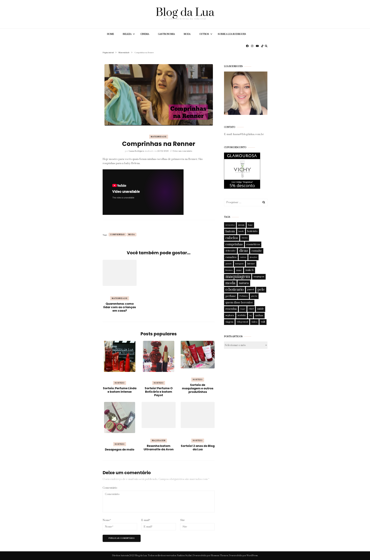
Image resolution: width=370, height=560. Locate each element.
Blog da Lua (185, 13)
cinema (245, 238)
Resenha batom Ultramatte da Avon (159, 447)
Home (110, 34)
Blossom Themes (219, 555)
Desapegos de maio (119, 449)
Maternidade (158, 137)
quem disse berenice (239, 302)
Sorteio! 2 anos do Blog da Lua (198, 447)
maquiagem (237, 277)
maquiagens (259, 276)
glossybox (253, 257)
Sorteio (120, 383)
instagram (239, 264)
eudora (243, 257)
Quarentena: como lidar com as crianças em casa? (119, 307)
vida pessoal (242, 322)
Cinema (144, 34)
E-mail (145, 520)
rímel (251, 309)
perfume (230, 296)
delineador (230, 251)
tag (250, 315)
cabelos (231, 238)
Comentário (110, 487)
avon (241, 225)
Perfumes (243, 296)
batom (230, 231)
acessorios (230, 225)
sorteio (242, 315)
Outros (204, 34)
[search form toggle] (266, 46)
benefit (241, 231)
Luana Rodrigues (136, 151)
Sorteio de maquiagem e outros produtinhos (197, 388)
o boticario (234, 289)
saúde (260, 308)
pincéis (254, 296)
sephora (229, 315)
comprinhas (117, 234)
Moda (187, 34)
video (254, 321)
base (250, 225)
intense (251, 263)
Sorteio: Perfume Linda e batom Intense (119, 390)
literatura (229, 270)
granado (228, 264)
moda (131, 234)
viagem (229, 321)
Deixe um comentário (182, 151)
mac (239, 270)
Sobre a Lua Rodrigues (232, 34)
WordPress (252, 555)
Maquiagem (158, 441)
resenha (231, 309)
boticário (252, 231)
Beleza (127, 34)
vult (263, 321)
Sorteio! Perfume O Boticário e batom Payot (159, 391)
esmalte (256, 251)
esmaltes (230, 257)
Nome (107, 520)
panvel (250, 289)
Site (182, 520)
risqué (242, 309)
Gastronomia (166, 34)
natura (244, 283)
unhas (259, 315)
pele (261, 289)
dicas (243, 251)
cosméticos (253, 244)
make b (249, 270)
